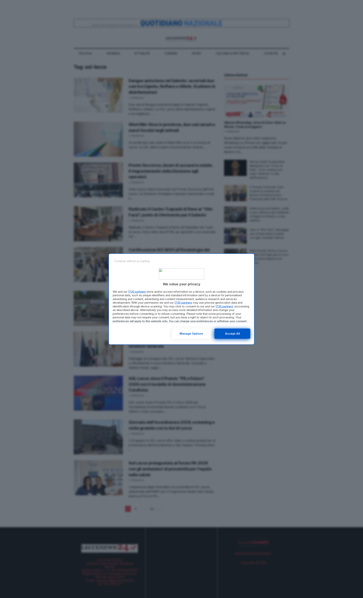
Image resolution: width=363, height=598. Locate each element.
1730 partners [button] (137, 291)
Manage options (191, 333)
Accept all (232, 333)
